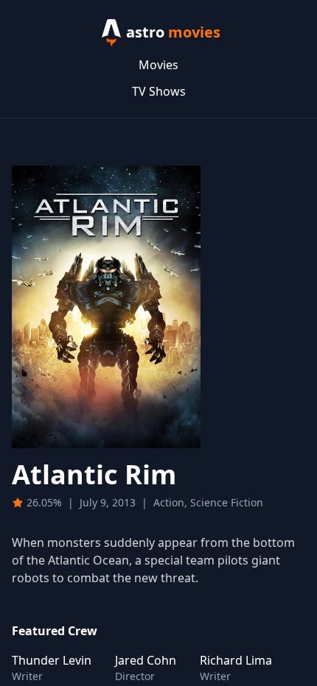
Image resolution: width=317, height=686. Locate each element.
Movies (158, 65)
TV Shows (159, 91)
